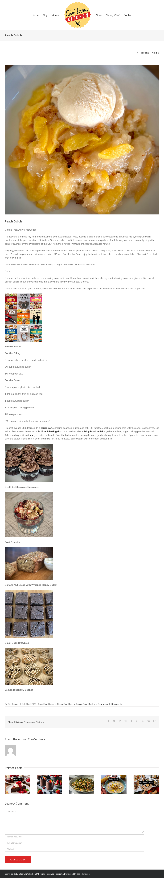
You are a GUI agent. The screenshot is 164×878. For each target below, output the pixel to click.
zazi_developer (83, 874)
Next (154, 52)
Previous (144, 52)
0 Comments (116, 704)
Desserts (52, 704)
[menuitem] (37, 15)
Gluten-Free (62, 704)
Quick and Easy (95, 704)
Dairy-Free (42, 704)
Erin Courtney (14, 704)
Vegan (105, 704)
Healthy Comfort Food (77, 704)
